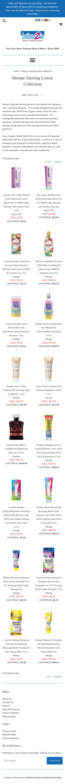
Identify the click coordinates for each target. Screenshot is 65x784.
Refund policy (9, 716)
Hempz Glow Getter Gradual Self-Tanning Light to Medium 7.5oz (16, 390)
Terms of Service (10, 713)
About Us (7, 699)
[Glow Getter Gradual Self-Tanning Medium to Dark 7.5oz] (49, 369)
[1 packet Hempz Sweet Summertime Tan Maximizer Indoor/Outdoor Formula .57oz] (16, 306)
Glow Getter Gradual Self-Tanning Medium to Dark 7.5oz (49, 390)
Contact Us (7, 702)
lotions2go (22, 777)
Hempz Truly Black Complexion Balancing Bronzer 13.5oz (16, 449)
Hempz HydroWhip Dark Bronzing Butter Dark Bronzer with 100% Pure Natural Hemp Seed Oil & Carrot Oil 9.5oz (49, 515)
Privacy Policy (9, 731)
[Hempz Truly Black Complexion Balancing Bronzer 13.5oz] (16, 427)
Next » (59, 162)
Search (5, 705)
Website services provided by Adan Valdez (44, 777)
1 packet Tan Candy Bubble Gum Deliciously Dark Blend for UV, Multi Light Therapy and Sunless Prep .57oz (16, 203)
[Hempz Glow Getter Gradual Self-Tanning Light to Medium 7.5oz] (16, 369)
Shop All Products (11, 709)
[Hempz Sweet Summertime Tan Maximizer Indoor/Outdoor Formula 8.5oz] (49, 306)
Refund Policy (9, 734)
